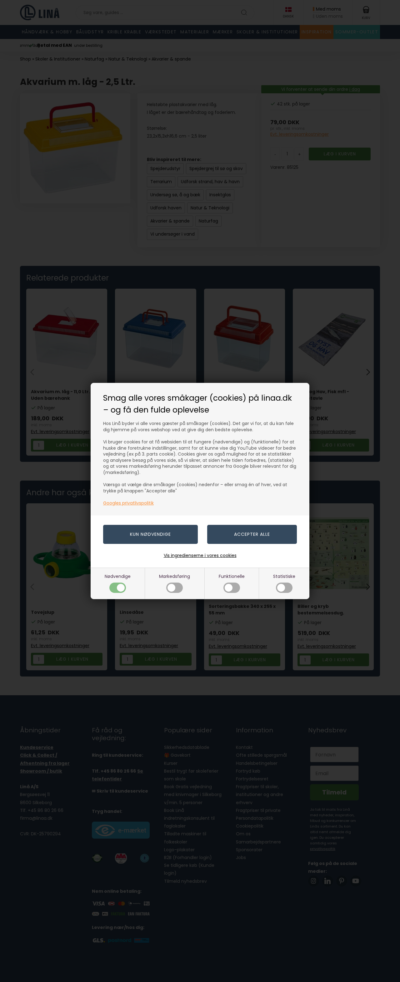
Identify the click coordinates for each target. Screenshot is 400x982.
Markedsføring (174, 576)
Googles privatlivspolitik (128, 503)
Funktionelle (232, 576)
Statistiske (284, 576)
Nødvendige (118, 576)
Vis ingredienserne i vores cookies (200, 555)
